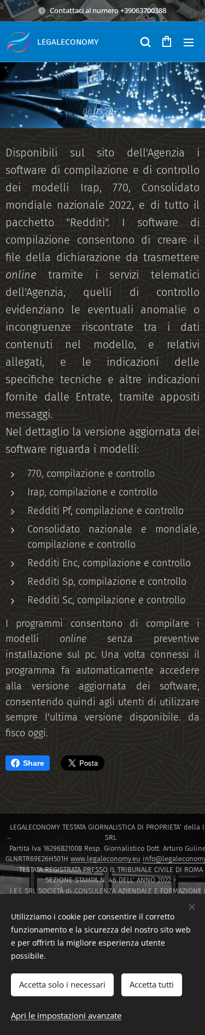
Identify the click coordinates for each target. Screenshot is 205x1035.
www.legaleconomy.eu (105, 859)
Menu (189, 42)
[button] (145, 42)
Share (33, 763)
